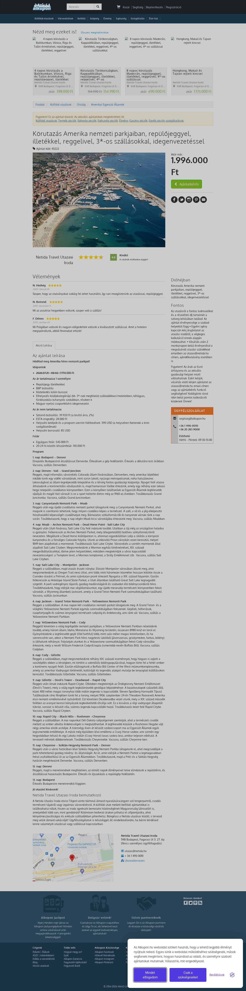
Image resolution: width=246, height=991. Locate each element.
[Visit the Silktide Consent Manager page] (232, 974)
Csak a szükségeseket (188, 975)
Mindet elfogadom (150, 975)
